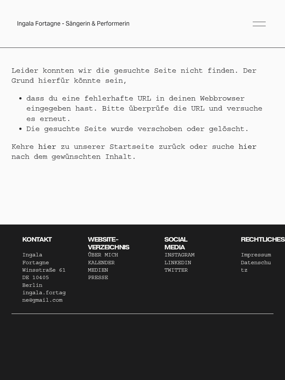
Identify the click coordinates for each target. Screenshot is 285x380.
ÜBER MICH (103, 255)
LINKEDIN (177, 262)
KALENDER (101, 262)
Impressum (256, 255)
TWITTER (176, 270)
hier (47, 146)
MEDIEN (98, 270)
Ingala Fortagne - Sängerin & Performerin (73, 23)
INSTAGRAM (179, 255)
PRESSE (98, 277)
